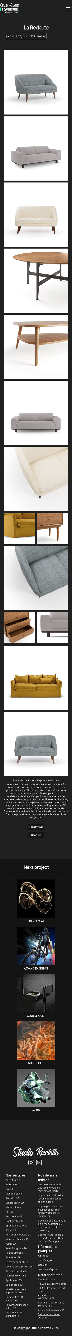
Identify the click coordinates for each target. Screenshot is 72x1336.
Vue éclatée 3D (14, 1284)
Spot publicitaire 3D (16, 1225)
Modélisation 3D (15, 1202)
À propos (43, 1255)
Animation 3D (13, 1180)
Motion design (14, 1193)
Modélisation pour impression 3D (16, 1291)
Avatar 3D (11, 1243)
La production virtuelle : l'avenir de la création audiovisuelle (51, 1198)
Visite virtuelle (14, 1207)
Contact (42, 1264)
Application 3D (14, 1280)
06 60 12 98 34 (46, 1305)
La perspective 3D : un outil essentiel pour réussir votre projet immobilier (50, 1211)
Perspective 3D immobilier (14, 1299)
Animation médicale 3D (18, 1234)
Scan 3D (36, 834)
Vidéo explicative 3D (17, 1239)
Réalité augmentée (16, 1248)
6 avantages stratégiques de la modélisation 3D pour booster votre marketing (52, 1225)
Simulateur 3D (13, 1257)
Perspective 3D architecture (14, 1314)
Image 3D (11, 1230)
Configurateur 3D (15, 1221)
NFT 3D (10, 1211)
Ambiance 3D (13, 1184)
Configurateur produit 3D (19, 1266)
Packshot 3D (36, 826)
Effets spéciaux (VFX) (17, 1262)
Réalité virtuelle (14, 1252)
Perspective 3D (14, 1216)
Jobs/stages (45, 1260)
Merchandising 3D (16, 1275)
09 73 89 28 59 (46, 1298)
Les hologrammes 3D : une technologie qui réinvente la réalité (50, 1187)
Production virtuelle (16, 1271)
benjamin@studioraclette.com (54, 1310)
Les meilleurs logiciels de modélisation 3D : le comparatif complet (51, 1238)
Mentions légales (47, 1269)
